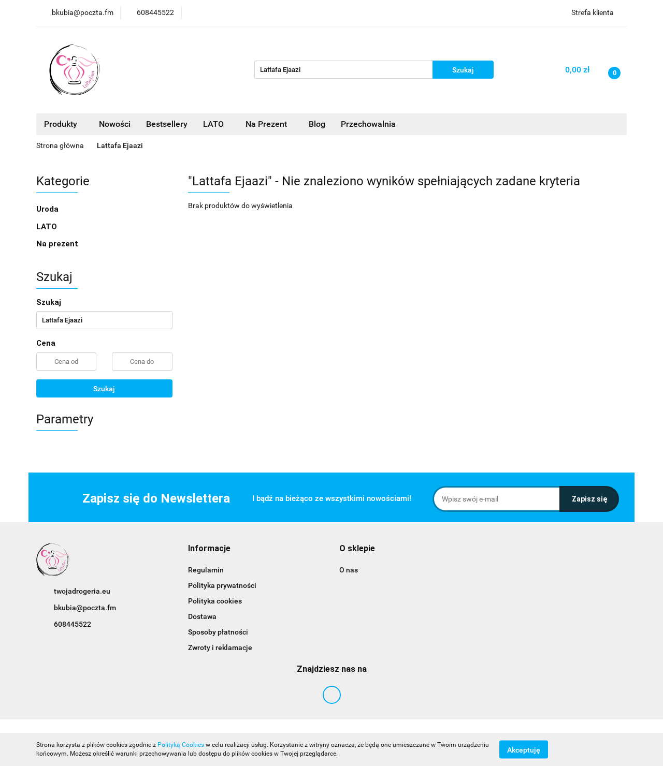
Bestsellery (167, 124)
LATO (214, 124)
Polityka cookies (215, 601)
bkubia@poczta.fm (85, 607)
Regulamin (206, 570)
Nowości (115, 124)
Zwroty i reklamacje (220, 647)
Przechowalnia (368, 124)
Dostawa (202, 616)
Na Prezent (267, 124)
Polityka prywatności (222, 585)
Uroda (48, 209)
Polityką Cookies (180, 744)
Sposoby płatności (218, 632)
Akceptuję (523, 749)
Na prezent (57, 243)
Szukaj (104, 389)
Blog (317, 124)
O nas (348, 570)
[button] (209, 549)
